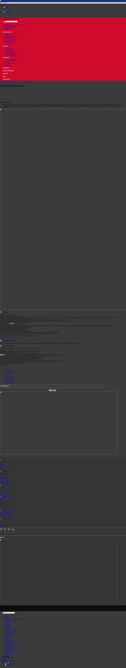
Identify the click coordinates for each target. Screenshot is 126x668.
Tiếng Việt (5, 25)
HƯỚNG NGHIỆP (9, 41)
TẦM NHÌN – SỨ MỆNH (10, 26)
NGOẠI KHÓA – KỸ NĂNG (11, 39)
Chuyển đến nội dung (4, 5)
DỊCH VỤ (7, 30)
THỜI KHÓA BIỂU (9, 50)
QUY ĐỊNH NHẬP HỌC (10, 63)
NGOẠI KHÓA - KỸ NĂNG (5, 501)
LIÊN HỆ (2, 521)
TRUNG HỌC (3, 466)
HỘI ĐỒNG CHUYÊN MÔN (6, 512)
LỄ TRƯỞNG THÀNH (9, 53)
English (11, 665)
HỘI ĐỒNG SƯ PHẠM (10, 27)
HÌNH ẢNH (5, 73)
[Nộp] (3, 614)
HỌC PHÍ (7, 62)
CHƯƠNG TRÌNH (7, 32)
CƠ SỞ (6, 29)
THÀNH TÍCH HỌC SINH (10, 52)
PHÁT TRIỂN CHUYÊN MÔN (6, 517)
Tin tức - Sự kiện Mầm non (26, 82)
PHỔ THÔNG (8, 373)
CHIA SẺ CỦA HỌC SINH (10, 54)
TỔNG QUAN (6, 21)
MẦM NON (7, 34)
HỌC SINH (5, 46)
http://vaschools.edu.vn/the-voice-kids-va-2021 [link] (11, 363)
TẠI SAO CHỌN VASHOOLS (11, 59)
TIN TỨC (2, 469)
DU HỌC (7, 44)
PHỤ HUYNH (8, 66)
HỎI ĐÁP (7, 64)
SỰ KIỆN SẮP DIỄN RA (8, 70)
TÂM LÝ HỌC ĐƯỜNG (10, 40)
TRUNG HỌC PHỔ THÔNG (11, 38)
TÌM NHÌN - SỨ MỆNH (5, 491)
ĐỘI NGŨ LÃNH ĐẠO (4, 494)
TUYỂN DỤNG (6, 79)
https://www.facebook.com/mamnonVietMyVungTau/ (12, 338)
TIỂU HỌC (7, 35)
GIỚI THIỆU (7, 24)
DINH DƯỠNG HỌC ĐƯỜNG (11, 55)
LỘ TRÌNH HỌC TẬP (9, 49)
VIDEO (4, 76)
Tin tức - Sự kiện (18, 82)
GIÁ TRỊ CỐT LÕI (9, 48)
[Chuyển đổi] (0, 471)
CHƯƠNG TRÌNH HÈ (9, 43)
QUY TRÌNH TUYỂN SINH (11, 61)
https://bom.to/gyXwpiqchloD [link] (119, 317)
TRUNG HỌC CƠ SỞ (9, 36)
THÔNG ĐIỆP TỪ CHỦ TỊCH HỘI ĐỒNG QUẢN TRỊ (16, 25)
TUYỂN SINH (6, 57)
